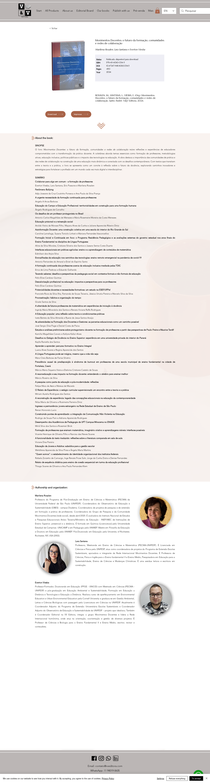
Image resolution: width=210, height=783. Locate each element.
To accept (196, 778)
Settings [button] (160, 778)
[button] (157, 11)
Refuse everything (177, 778)
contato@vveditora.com (108, 766)
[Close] (206, 778)
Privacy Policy (108, 778)
